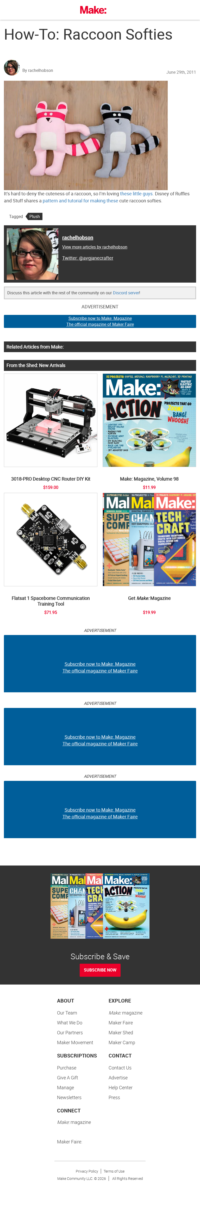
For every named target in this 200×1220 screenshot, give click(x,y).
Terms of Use (114, 1171)
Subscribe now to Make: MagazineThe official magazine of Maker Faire (100, 321)
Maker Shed (121, 1032)
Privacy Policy (87, 1171)
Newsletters (69, 1097)
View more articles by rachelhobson (94, 247)
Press (114, 1097)
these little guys (136, 193)
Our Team (67, 1013)
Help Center (121, 1087)
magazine (125, 1013)
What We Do (69, 1022)
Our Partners (70, 1032)
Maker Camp (122, 1042)
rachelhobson (77, 237)
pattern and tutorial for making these (80, 200)
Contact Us (120, 1068)
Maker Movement (75, 1042)
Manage (65, 1087)
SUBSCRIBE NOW (100, 970)
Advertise (118, 1077)
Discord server (126, 293)
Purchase (66, 1068)
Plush (34, 216)
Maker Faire (121, 1022)
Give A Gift (67, 1077)
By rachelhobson (37, 70)
